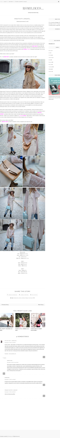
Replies (4, 357)
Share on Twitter (24, 294)
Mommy (50, 62)
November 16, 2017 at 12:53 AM (12, 362)
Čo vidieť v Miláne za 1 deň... (6, 329)
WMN (34, 297)
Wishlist (50, 71)
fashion (20, 297)
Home (1, 1)
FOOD (50, 55)
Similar (25, 256)
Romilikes (9, 360)
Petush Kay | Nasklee (10, 340)
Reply (4, 373)
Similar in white (25, 255)
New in (50, 64)
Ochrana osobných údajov (21, 1)
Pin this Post (34, 294)
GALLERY (50, 57)
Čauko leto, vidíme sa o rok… (22, 329)
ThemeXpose (10, 436)
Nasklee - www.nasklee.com (10, 353)
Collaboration (15, 297)
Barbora (7, 377)
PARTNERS (11, 1)
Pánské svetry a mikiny (11, 390)
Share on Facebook (12, 294)
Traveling (50, 66)
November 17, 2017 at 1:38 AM (10, 379)
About (5, 1)
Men (49, 59)
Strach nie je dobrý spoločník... (36, 329)
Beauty (50, 50)
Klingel (26, 297)
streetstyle (30, 297)
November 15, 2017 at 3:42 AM (10, 342)
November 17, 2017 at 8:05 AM (10, 391)
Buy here (25, 253)
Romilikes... (33, 8)
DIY (25, 270)
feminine (23, 297)
